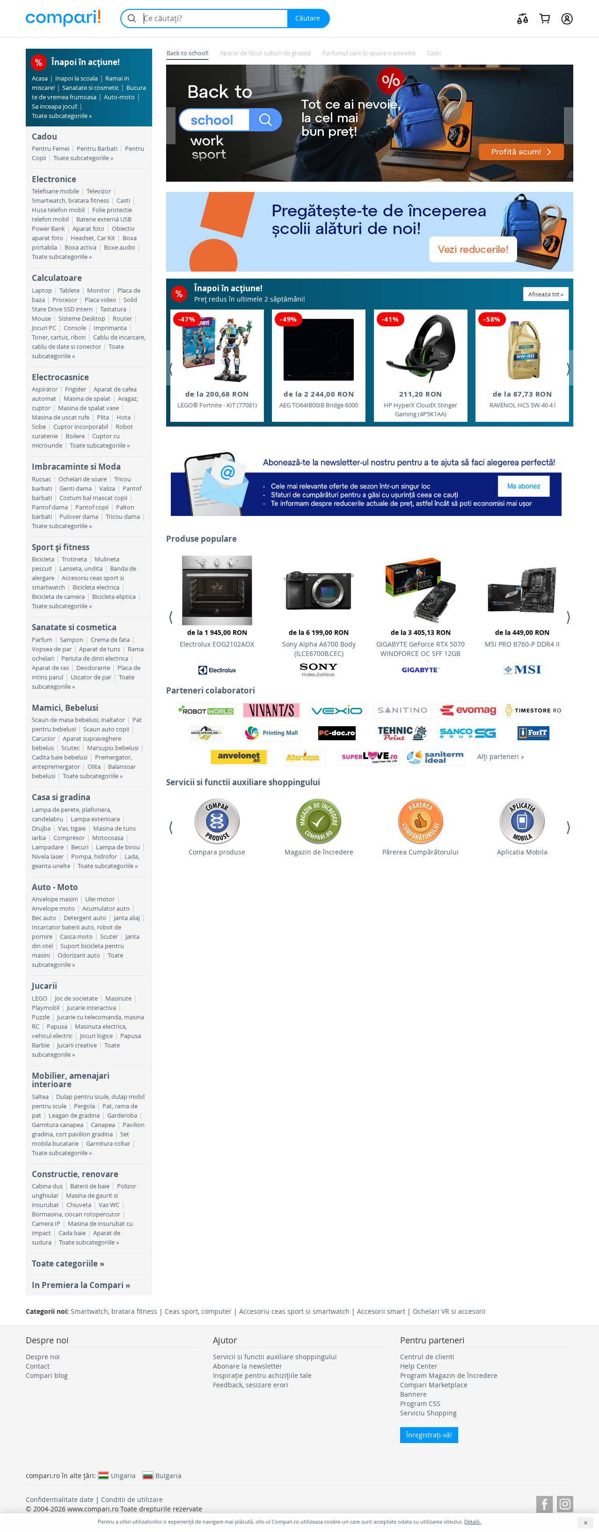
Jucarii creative (77, 1045)
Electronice (54, 179)
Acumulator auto (106, 909)
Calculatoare (57, 278)
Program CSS (420, 1403)
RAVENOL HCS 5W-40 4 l (522, 399)
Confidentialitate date (60, 1499)
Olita (94, 767)
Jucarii (44, 985)
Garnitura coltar (108, 1144)
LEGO (39, 998)
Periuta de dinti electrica (94, 659)
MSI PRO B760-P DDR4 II (522, 638)
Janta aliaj (127, 918)
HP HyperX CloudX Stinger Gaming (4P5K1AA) (420, 403)
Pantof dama (50, 507)
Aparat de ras (50, 668)
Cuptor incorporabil (80, 427)
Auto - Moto (55, 887)
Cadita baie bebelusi (60, 757)
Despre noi (43, 1356)
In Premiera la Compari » (81, 1285)
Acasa (40, 78)
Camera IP (46, 1224)
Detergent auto (85, 918)
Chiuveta (78, 1205)
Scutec (70, 748)
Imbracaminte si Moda (76, 466)
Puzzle (41, 1017)
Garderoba (122, 1116)
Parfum (42, 640)
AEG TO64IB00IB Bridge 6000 (318, 399)
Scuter (109, 937)
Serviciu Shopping (428, 1412)
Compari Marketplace (434, 1384)
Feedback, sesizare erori (250, 1384)
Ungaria (123, 1475)
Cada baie (72, 1233)
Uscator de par (91, 677)
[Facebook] (544, 1503)
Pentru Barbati (97, 149)
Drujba (41, 828)
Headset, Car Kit (93, 238)
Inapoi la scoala (76, 78)
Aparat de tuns (99, 649)
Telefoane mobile (55, 191)
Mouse (41, 319)
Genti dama (75, 489)
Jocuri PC (44, 328)
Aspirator (45, 389)
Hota (124, 417)
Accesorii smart (381, 1311)
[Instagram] (565, 1503)
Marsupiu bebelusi (113, 748)
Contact (38, 1366)
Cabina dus (47, 1186)
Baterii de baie (90, 1186)
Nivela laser (48, 857)
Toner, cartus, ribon (59, 337)
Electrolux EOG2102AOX (217, 638)
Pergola (84, 1106)
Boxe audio (119, 247)
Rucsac (41, 479)
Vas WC (109, 1205)
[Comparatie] (523, 18)
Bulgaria (168, 1475)
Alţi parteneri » (500, 756)
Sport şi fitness (60, 547)
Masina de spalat (87, 399)
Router (122, 319)
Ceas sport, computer (198, 1311)
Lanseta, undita (80, 569)
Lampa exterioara (95, 819)
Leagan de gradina (74, 1116)
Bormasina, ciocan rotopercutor (76, 1214)
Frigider (75, 389)
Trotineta (74, 559)
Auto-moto (119, 97)
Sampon (71, 640)
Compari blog (47, 1375)
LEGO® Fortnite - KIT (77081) (217, 399)
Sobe (39, 427)
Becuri (79, 847)
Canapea (103, 1125)
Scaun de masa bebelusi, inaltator (78, 720)
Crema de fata (110, 640)
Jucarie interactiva (91, 1008)
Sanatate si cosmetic (90, 88)
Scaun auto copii (106, 729)
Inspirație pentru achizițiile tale (262, 1375)
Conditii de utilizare (132, 1499)
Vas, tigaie (72, 828)
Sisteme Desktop (81, 319)
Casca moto (76, 937)
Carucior (43, 739)
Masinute (118, 998)
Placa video (100, 300)
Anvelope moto (53, 909)
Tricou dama (123, 517)
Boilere (75, 436)
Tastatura (113, 309)
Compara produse (217, 851)
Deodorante (93, 668)
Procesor (64, 300)
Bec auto (44, 918)
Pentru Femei (50, 149)
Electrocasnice (60, 377)
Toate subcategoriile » (62, 116)
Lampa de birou (118, 847)
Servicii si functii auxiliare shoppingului (275, 1356)
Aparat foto (88, 229)
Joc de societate (76, 998)
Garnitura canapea (57, 1125)
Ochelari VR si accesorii (449, 1311)
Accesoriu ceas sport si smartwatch (294, 1311)
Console (75, 328)
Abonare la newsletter (247, 1366)
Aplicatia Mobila (522, 851)
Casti (123, 201)
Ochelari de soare (82, 479)
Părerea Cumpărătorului (420, 851)
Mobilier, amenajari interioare (71, 1080)
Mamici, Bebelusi (65, 707)
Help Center (419, 1366)
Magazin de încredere (319, 851)
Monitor (98, 291)
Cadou (44, 136)
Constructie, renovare (75, 1174)
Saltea (40, 1097)
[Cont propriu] (566, 18)
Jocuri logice (96, 1036)
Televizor (99, 191)
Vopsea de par (52, 649)
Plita (103, 417)
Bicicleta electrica (96, 587)
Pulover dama (78, 517)
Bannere (413, 1394)
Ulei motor (100, 899)
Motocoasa (108, 838)
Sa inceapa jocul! (54, 106)
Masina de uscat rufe (60, 417)
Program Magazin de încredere (448, 1375)
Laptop (42, 291)
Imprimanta (110, 328)
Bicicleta (43, 559)
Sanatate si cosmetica (74, 627)
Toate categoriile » (68, 1263)
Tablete (69, 291)
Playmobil (45, 1008)
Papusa (57, 1027)
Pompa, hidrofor (94, 857)
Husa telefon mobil (58, 210)
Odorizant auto (79, 955)
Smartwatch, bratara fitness (70, 201)
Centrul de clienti (427, 1356)
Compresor (69, 838)
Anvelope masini (55, 899)
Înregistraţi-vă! (429, 1434)
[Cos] (544, 18)
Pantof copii (92, 507)
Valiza (107, 489)
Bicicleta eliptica (114, 597)
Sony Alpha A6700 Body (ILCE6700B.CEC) (319, 643)
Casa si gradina (61, 797)
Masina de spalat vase (88, 408)
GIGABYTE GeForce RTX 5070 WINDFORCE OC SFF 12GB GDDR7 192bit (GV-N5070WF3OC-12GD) (420, 644)
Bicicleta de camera (58, 597)
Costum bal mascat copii (93, 498)
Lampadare (48, 847)
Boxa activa (80, 247)
